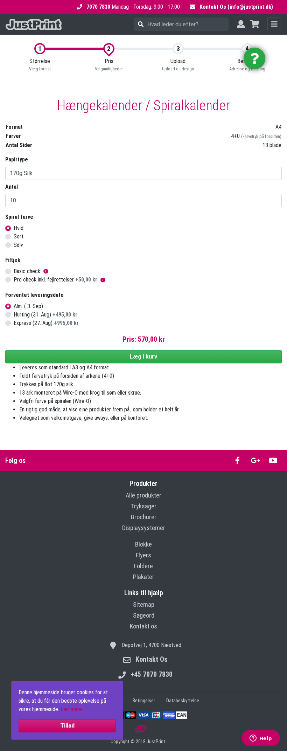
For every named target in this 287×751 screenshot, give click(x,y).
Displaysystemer (143, 527)
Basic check (27, 271)
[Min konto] (240, 24)
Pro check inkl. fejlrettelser (55, 279)
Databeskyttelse (182, 700)
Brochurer (143, 517)
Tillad (67, 725)
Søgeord (143, 615)
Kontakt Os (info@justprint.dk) (236, 7)
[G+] (255, 460)
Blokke (143, 544)
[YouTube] (273, 460)
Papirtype (16, 159)
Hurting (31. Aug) (45, 314)
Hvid (18, 228)
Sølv (18, 245)
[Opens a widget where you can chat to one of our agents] (260, 738)
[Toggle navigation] (274, 24)
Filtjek (12, 260)
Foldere (143, 566)
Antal (11, 186)
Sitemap (143, 604)
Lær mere (71, 709)
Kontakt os (143, 626)
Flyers (143, 555)
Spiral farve (19, 217)
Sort (18, 236)
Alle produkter (143, 495)
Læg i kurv (143, 356)
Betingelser (144, 700)
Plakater (143, 576)
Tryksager (143, 506)
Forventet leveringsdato (34, 295)
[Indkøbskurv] (254, 24)
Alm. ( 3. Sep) (28, 306)
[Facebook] (237, 460)
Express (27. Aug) (46, 323)
